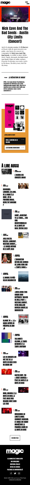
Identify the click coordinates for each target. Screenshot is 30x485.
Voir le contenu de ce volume (12, 141)
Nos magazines (15, 461)
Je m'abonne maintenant (13, 148)
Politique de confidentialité (15, 469)
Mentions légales (15, 464)
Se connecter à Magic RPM (15, 459)
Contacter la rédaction (15, 479)
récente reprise (13, 47)
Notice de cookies (15, 467)
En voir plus (15, 438)
